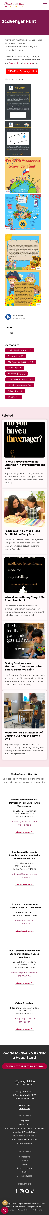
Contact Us (24, 1157)
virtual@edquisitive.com (24, 1018)
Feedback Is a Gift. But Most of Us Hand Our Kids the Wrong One (24, 736)
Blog (24, 1164)
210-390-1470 (24, 976)
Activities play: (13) (16, 373)
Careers (24, 1161)
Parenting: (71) (14, 368)
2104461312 (24, 877)
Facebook (13, 63)
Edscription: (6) (15, 391)
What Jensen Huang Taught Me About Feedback (25, 599)
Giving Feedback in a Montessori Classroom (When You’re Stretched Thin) (24, 666)
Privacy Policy (23, 1210)
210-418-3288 (24, 825)
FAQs (24, 1172)
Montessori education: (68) (20, 362)
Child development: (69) (19, 350)
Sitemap (11, 1210)
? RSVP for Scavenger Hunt (22, 71)
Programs (24, 1121)
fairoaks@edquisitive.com (24, 821)
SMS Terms (37, 1210)
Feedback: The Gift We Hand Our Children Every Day (22, 532)
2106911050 (24, 924)
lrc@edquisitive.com (24, 920)
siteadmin (18, 315)
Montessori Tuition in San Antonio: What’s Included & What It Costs (24, 1130)
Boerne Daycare (24, 1176)
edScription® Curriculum (25, 1136)
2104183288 (24, 1022)
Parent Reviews (24, 1143)
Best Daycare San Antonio (24, 1139)
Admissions (24, 1124)
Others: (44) (13, 397)
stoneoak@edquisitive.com (24, 973)
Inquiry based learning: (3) (20, 379)
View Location (23, 832)
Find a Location (24, 1168)
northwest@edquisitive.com (24, 874)
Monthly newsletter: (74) (19, 385)
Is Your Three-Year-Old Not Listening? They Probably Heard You (25, 465)
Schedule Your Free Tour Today (24, 1066)
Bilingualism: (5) (15, 356)
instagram (28, 63)
